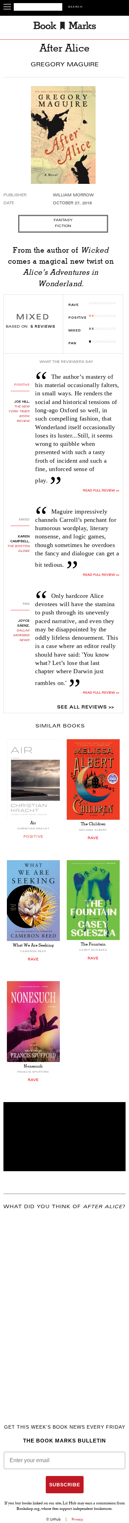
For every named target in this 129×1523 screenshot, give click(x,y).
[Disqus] (64, 1307)
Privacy (77, 1519)
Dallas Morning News (21, 635)
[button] (64, 1136)
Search (75, 7)
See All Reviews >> (85, 707)
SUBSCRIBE (64, 1484)
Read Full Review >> (101, 490)
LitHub (55, 1519)
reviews (43, 327)
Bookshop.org (28, 1509)
